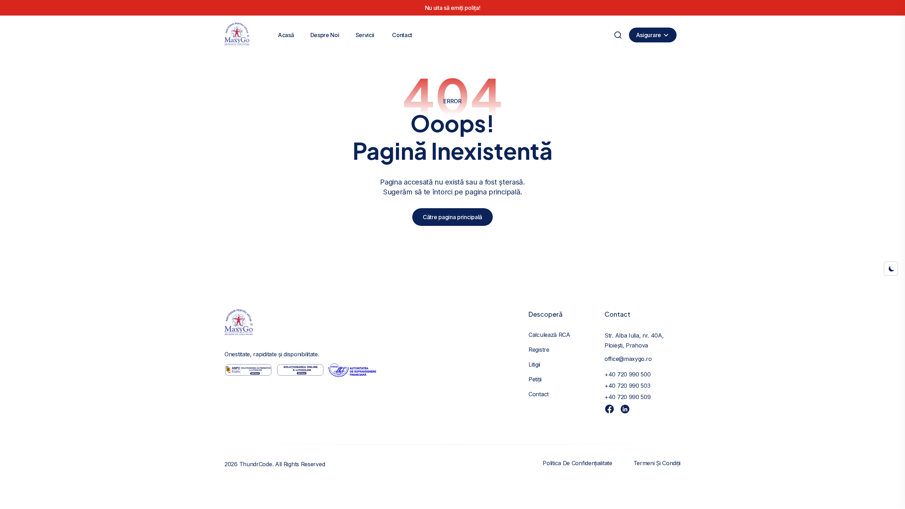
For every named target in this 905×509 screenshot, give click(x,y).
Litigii (534, 364)
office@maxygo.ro (628, 358)
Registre (539, 349)
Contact (402, 35)
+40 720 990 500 (628, 374)
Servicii (365, 35)
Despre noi (324, 35)
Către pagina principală (452, 217)
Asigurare (648, 35)
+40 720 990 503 (627, 385)
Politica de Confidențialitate (577, 463)
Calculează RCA (549, 334)
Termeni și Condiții (657, 463)
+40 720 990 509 (628, 396)
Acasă (286, 35)
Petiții (535, 379)
